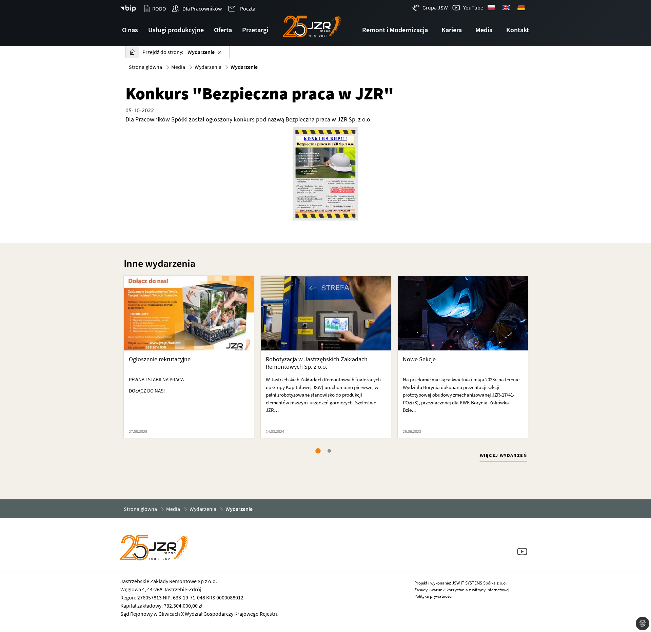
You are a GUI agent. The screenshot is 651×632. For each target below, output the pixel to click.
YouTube (473, 7)
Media (178, 66)
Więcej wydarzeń (503, 455)
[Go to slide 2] (330, 451)
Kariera (451, 29)
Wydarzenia (208, 66)
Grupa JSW (435, 7)
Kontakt (517, 29)
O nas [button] (130, 29)
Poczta (247, 8)
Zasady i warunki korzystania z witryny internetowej (461, 590)
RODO (159, 8)
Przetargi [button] (255, 29)
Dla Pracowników (201, 8)
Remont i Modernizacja (395, 29)
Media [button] (484, 29)
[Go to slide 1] (319, 451)
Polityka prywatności (433, 596)
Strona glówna (145, 66)
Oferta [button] (223, 29)
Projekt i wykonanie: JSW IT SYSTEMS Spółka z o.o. (460, 583)
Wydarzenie (201, 52)
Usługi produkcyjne (176, 29)
